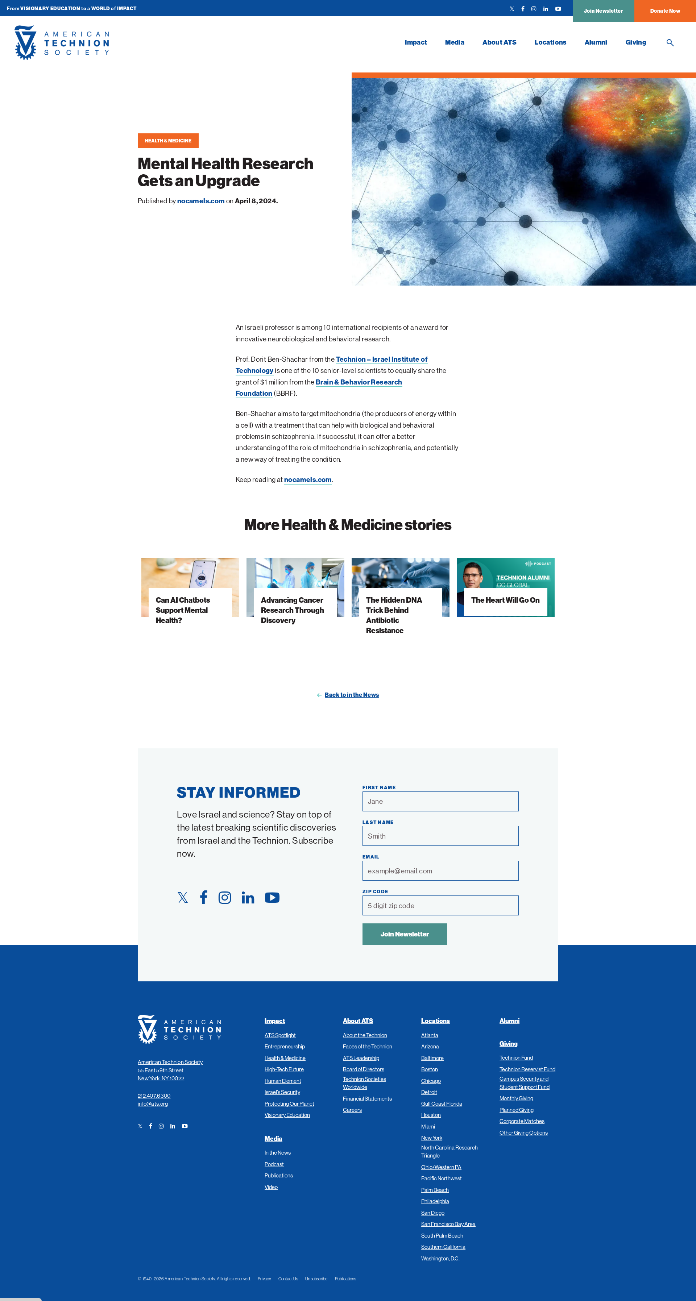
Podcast (274, 1164)
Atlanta (429, 1035)
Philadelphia (435, 1201)
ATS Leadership (361, 1058)
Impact (416, 42)
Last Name (378, 822)
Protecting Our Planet (289, 1103)
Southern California (443, 1246)
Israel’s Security (282, 1092)
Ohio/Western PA (441, 1167)
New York (431, 1137)
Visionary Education (287, 1114)
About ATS (499, 42)
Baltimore (432, 1058)
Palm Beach (435, 1189)
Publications (279, 1175)
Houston (431, 1114)
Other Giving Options (524, 1132)
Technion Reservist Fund (527, 1069)
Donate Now (665, 11)
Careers (352, 1109)
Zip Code (375, 891)
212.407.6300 (154, 1095)
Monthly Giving (516, 1098)
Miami (428, 1126)
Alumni (596, 42)
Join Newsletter (603, 11)
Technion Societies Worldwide (364, 1083)
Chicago (431, 1080)
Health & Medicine (168, 141)
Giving (636, 42)
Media (454, 42)
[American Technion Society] (184, 42)
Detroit (429, 1092)
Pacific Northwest (441, 1178)
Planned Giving (517, 1109)
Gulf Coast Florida (441, 1103)
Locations (550, 42)
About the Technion (365, 1035)
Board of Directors (363, 1069)
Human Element (283, 1080)
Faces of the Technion (367, 1046)
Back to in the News (352, 694)
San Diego (432, 1212)
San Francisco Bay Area (448, 1224)
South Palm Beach (442, 1235)
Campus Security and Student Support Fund (525, 1082)
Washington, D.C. (440, 1258)
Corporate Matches (522, 1121)
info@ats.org (153, 1103)
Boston (429, 1069)
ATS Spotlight (280, 1035)
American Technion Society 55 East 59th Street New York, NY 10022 (170, 1070)
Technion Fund (516, 1057)
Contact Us (288, 1278)
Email (371, 857)
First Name (379, 787)
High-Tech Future (284, 1069)
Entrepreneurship (285, 1046)
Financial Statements (367, 1098)
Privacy (264, 1278)
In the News (278, 1152)
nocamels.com (308, 479)
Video (271, 1187)
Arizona (430, 1046)
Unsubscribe (316, 1278)
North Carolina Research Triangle (449, 1151)
